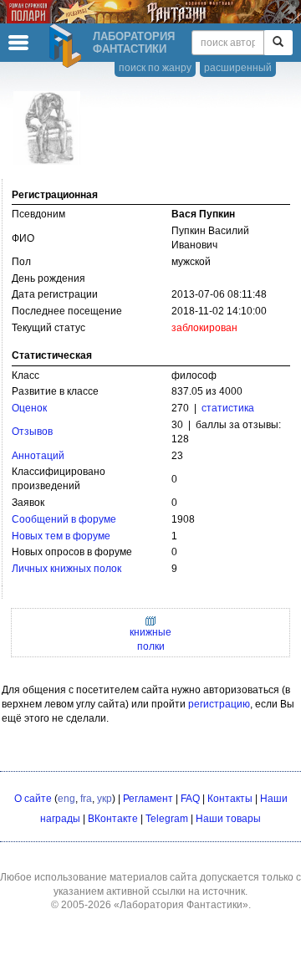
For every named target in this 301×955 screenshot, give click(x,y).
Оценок (29, 408)
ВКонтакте (113, 819)
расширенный (238, 68)
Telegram (166, 819)
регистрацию (219, 704)
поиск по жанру (155, 68)
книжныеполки (150, 639)
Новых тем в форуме (61, 536)
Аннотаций (38, 456)
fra (86, 798)
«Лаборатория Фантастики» (181, 905)
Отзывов (32, 431)
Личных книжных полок (66, 569)
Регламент (148, 798)
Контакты (230, 798)
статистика (228, 408)
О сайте (33, 798)
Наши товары (228, 819)
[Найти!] (278, 42)
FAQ (190, 798)
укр (104, 798)
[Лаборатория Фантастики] (67, 46)
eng (66, 798)
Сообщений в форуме (64, 519)
